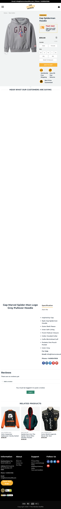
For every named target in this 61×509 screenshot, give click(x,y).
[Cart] (59, 7)
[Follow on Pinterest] (53, 363)
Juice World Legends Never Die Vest (48, 435)
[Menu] (2, 6)
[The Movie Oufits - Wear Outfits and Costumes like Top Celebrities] (30, 7)
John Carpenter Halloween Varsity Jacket (10, 435)
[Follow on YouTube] (56, 363)
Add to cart (48, 65)
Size (40, 49)
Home (5, 13)
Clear (55, 41)
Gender (41, 42)
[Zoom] (6, 53)
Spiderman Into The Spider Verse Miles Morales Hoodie (28, 435)
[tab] (47, 305)
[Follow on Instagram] (46, 363)
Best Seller (12, 13)
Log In (30, 392)
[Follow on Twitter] (50, 363)
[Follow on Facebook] (43, 363)
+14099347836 (52, 358)
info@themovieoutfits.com (8, 478)
